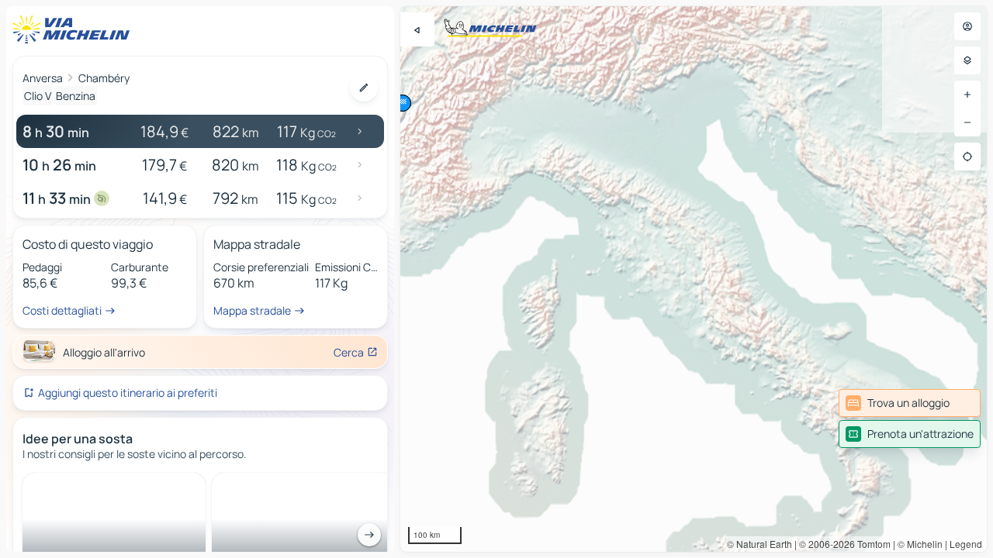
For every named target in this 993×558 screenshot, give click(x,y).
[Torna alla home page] (74, 29)
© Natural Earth (759, 543)
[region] (693, 279)
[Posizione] (967, 156)
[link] (910, 403)
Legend (966, 543)
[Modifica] (364, 88)
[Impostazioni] (967, 60)
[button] (402, 103)
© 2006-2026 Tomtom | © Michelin (871, 543)
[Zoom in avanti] (967, 94)
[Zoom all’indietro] (967, 122)
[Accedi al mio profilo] (967, 26)
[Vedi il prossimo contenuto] (369, 534)
